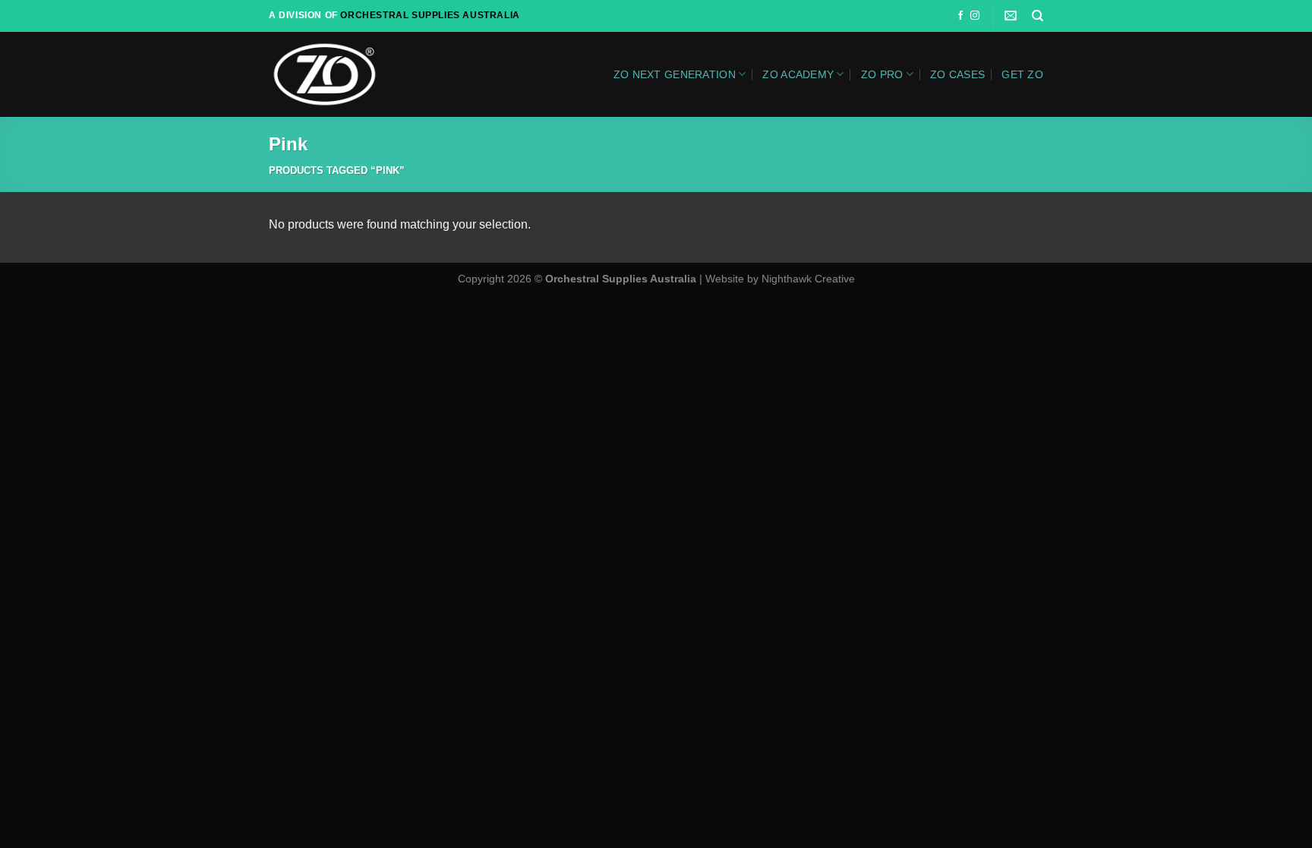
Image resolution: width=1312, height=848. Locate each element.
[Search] (1037, 16)
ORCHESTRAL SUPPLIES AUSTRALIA (429, 15)
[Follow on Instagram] (974, 16)
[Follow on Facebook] (960, 16)
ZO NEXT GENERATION (674, 74)
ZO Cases (957, 74)
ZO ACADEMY (798, 74)
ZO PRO (882, 74)
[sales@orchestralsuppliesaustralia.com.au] (1012, 16)
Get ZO (1022, 74)
